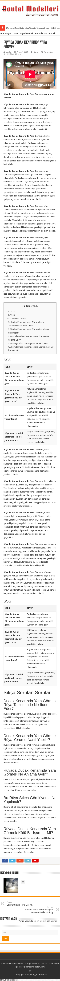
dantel (8, 52)
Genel (15, 33)
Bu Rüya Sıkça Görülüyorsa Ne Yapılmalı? (28, 343)
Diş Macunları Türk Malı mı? (20, 903)
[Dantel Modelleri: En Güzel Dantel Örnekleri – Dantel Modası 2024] (30, 11)
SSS (11, 311)
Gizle (36, 306)
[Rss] (30, 971)
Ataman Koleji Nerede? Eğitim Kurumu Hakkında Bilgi (38, 910)
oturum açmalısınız (48, 921)
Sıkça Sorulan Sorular (15, 319)
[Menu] (4, 8)
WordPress (18, 963)
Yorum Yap (48, 52)
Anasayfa (6, 33)
